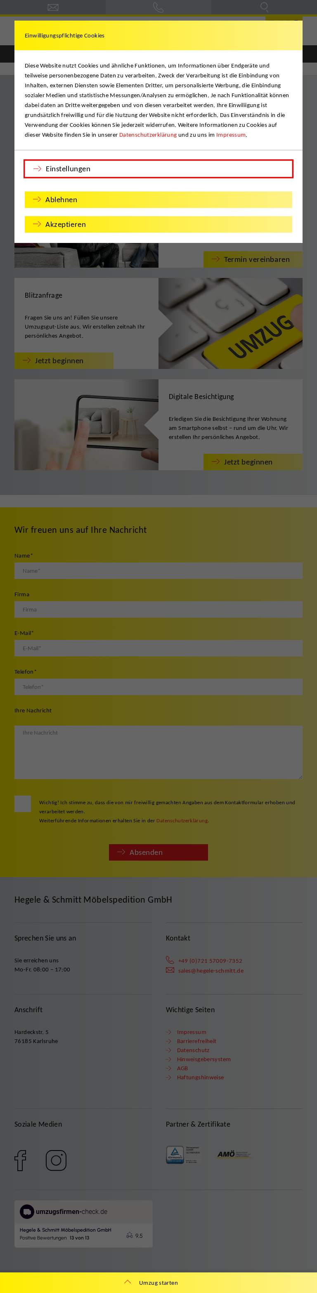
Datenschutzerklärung (148, 134)
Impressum (231, 134)
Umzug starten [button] (158, 1282)
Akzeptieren (65, 224)
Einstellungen (68, 168)
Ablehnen (61, 199)
